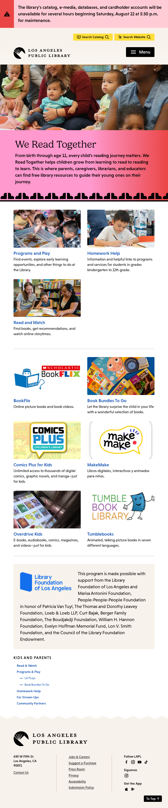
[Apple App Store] (126, 789)
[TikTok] (146, 762)
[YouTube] (139, 762)
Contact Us (21, 772)
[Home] (42, 53)
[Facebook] (126, 762)
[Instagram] (133, 762)
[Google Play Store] (133, 789)
